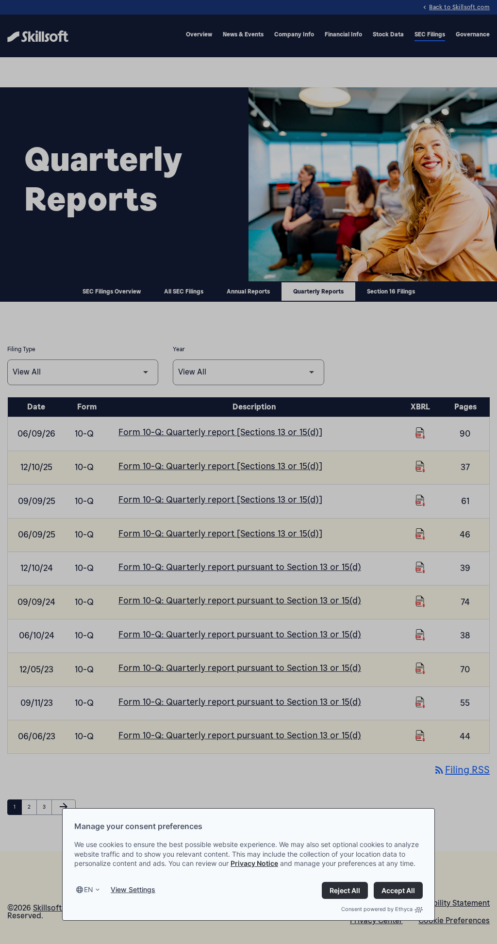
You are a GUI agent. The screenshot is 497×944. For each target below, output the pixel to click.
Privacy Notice (254, 863)
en (88, 889)
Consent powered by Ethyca (377, 909)
